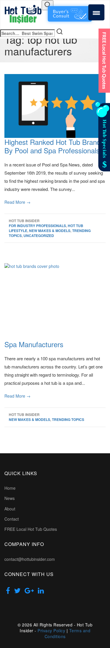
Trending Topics (68, 419)
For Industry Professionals (37, 225)
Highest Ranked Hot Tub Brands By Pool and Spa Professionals (54, 146)
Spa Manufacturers (33, 344)
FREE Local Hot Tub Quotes (30, 529)
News (9, 498)
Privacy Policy (51, 630)
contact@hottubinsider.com (29, 559)
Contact (11, 519)
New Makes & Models (49, 230)
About (9, 509)
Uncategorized (38, 235)
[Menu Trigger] (96, 12)
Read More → (17, 202)
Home (10, 488)
